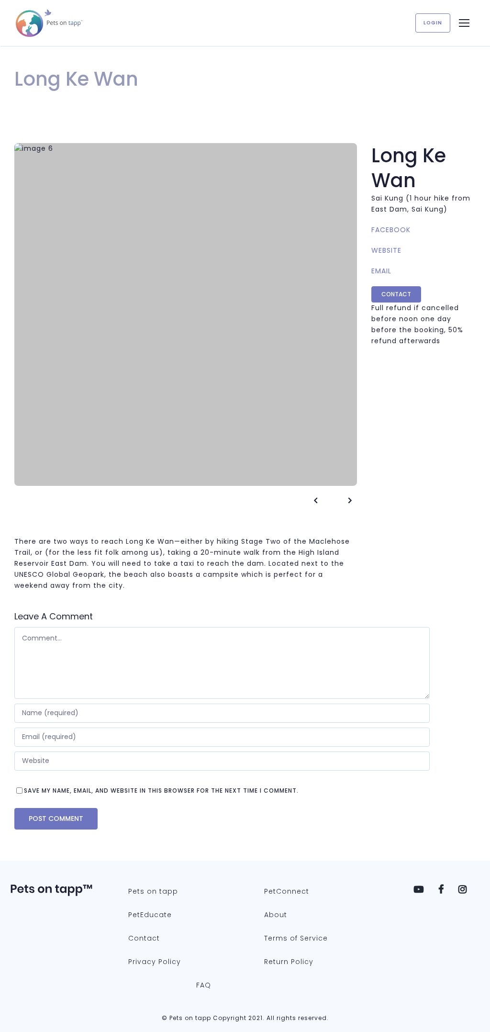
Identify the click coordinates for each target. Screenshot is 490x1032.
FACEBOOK (391, 230)
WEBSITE (386, 250)
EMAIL (381, 271)
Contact (396, 294)
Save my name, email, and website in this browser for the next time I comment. (161, 791)
